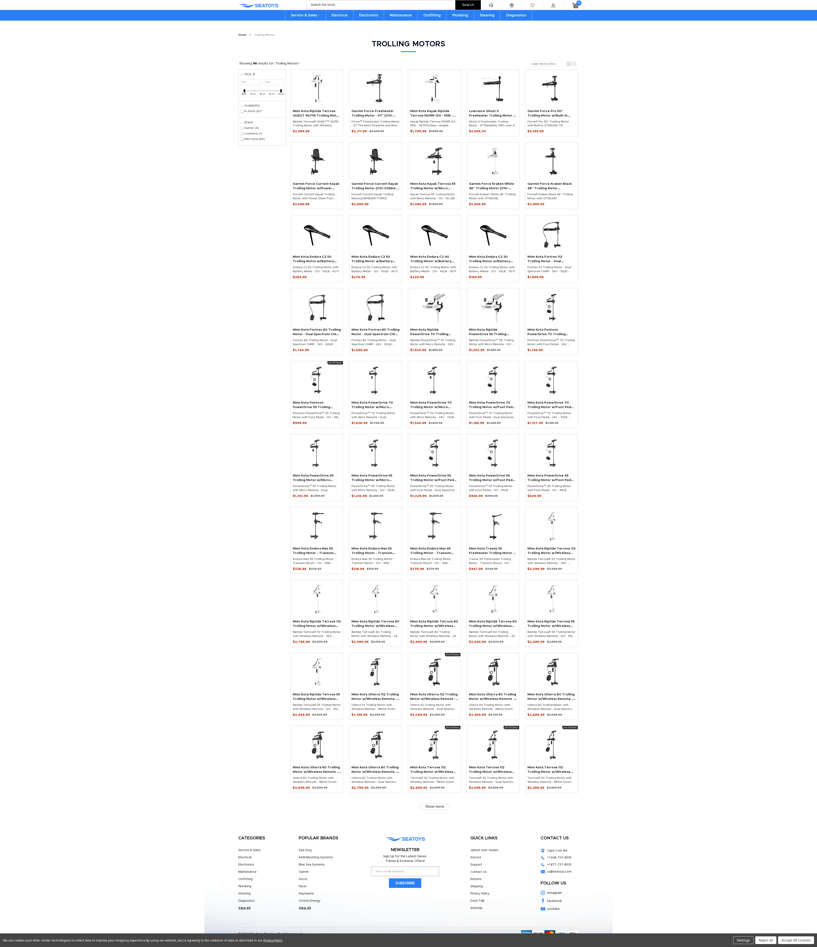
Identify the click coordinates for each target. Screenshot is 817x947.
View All (244, 908)
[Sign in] (553, 5)
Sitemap (476, 908)
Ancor (303, 879)
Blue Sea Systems (312, 864)
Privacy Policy (480, 893)
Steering (487, 15)
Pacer (303, 886)
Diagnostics (516, 15)
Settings (743, 940)
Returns (475, 879)
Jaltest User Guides (484, 850)
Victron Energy (309, 900)
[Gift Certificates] (511, 5)
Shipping (476, 886)
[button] (569, 63)
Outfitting (432, 15)
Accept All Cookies (796, 940)
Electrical (339, 15)
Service (475, 857)
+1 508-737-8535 (559, 857)
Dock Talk (477, 900)
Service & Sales (304, 15)
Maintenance (401, 15)
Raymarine (306, 893)
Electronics (368, 15)
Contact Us (478, 871)
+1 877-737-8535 (559, 864)
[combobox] (393, 5)
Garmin (304, 871)
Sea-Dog (305, 850)
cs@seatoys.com (559, 871)
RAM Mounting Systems (316, 857)
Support (476, 864)
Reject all (766, 940)
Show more (435, 806)
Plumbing (460, 15)
